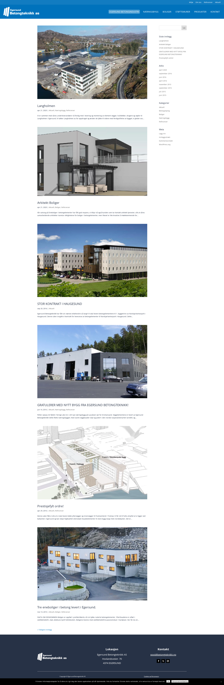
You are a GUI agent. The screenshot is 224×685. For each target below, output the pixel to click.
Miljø (191, 2)
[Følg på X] (163, 661)
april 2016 (163, 81)
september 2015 (165, 88)
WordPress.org (164, 144)
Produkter (200, 11)
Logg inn (162, 133)
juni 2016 (162, 77)
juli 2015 (162, 91)
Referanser (208, 2)
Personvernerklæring (180, 681)
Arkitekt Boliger (48, 203)
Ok (168, 681)
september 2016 (165, 73)
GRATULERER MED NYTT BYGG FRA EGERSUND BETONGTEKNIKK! (82, 405)
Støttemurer (182, 11)
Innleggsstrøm (164, 137)
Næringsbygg (150, 11)
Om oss (198, 2)
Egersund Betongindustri (124, 11)
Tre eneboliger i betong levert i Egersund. (66, 607)
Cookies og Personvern (151, 676)
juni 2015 (162, 95)
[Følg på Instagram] (168, 661)
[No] (221, 682)
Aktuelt (218, 2)
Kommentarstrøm (166, 141)
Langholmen (46, 106)
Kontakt (215, 11)
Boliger (167, 11)
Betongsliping (164, 111)
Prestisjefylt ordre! (50, 506)
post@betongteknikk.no (163, 654)
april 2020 (163, 70)
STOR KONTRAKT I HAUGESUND (59, 304)
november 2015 (165, 84)
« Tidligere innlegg (44, 630)
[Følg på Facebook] (158, 661)
